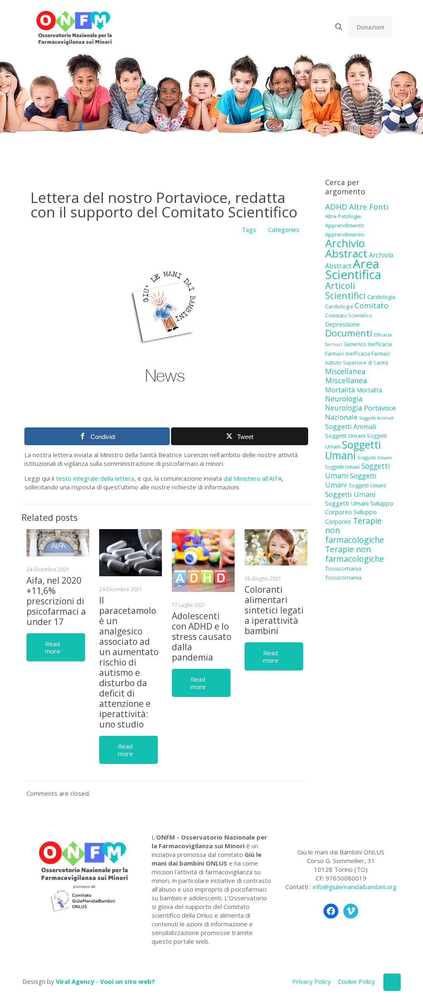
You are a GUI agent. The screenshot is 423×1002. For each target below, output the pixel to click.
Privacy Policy (311, 981)
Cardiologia (381, 297)
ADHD (336, 206)
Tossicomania (343, 568)
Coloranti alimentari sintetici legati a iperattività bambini (274, 610)
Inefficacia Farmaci (367, 353)
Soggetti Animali (376, 418)
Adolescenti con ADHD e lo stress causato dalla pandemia (201, 636)
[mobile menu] (310, 27)
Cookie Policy (356, 981)
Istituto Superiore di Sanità (356, 362)
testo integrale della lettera (95, 478)
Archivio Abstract (346, 248)
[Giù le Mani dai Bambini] (74, 27)
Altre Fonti (368, 206)
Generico (355, 344)
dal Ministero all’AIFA (252, 478)
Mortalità (340, 389)
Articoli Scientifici (345, 290)
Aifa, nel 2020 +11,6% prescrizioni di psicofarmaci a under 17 (56, 601)
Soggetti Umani (345, 435)
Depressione (342, 324)
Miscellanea (345, 371)
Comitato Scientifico (348, 315)
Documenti (348, 333)
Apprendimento (344, 225)
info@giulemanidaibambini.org (355, 887)
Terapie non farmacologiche (354, 554)
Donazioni (370, 27)
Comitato (371, 305)
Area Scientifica (353, 269)
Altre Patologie (343, 216)
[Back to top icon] (392, 982)
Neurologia (344, 398)
